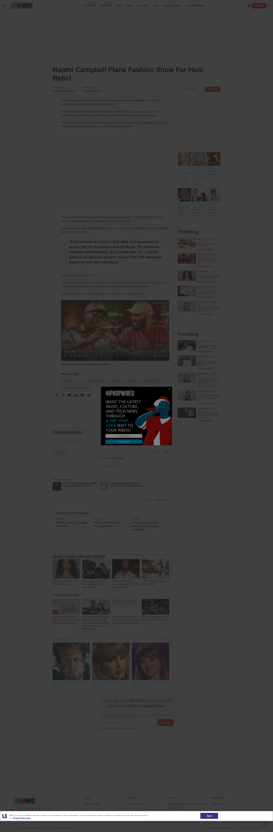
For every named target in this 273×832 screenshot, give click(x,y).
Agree (209, 815)
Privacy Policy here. (22, 818)
